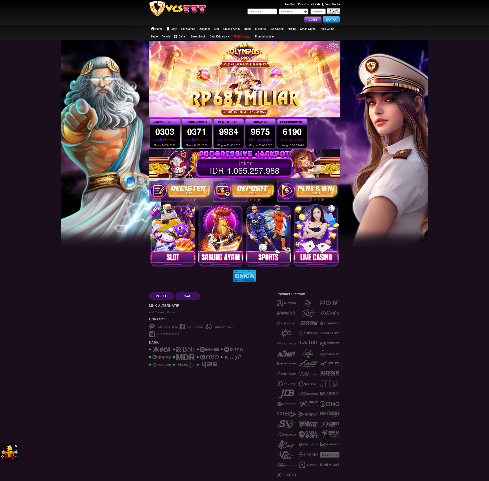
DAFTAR (331, 19)
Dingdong (204, 29)
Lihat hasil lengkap (165, 139)
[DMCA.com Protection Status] (244, 275)
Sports (247, 29)
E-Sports (260, 29)
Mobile (161, 296)
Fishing (291, 29)
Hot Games (188, 29)
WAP (187, 296)
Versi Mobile (332, 4)
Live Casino (277, 29)
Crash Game (308, 29)
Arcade (166, 36)
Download (244, 36)
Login (174, 29)
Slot (216, 29)
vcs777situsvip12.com (162, 312)
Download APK (307, 4)
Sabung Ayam (231, 29)
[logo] (181, 8)
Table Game (326, 29)
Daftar (182, 36)
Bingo (154, 36)
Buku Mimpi (198, 36)
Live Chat (289, 4)
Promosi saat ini (264, 36)
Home (159, 29)
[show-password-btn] (305, 11)
